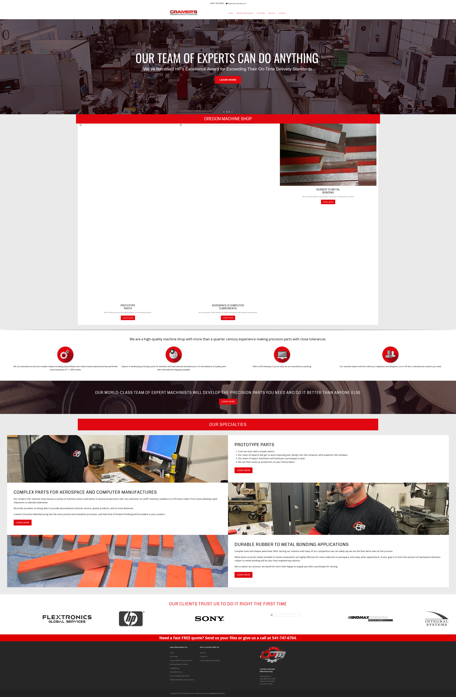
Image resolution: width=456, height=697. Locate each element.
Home (172, 653)
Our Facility (174, 656)
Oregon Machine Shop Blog (209, 660)
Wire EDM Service (176, 672)
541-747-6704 (217, 3)
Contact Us (204, 656)
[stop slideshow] (231, 112)
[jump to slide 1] (227, 112)
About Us (203, 653)
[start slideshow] (224, 112)
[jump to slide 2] (229, 112)
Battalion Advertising (217, 693)
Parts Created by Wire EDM (179, 676)
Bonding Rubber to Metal (179, 664)
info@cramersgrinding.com (236, 3)
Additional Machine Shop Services (182, 680)
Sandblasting (174, 668)
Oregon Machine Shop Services (181, 660)
